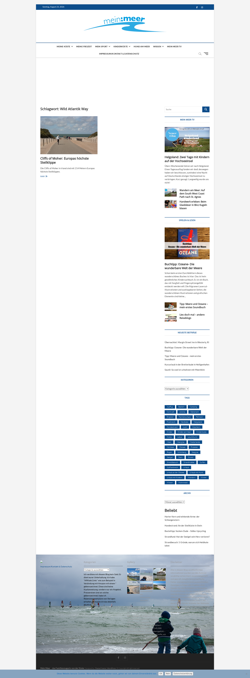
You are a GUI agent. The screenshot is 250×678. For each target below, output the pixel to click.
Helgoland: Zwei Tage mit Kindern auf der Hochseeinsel (187, 159)
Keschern (196, 427)
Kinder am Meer (184, 432)
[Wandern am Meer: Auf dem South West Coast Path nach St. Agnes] (171, 193)
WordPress (111, 668)
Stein (180, 457)
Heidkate (184, 422)
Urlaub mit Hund (196, 472)
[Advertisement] (125, 79)
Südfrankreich (172, 467)
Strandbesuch (172, 462)
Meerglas (180, 442)
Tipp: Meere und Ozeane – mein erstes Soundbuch (194, 305)
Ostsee (182, 447)
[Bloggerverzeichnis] (41, 562)
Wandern (191, 477)
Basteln (181, 407)
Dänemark (195, 412)
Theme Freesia (100, 668)
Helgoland (198, 422)
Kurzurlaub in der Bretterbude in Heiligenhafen (187, 364)
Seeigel (170, 457)
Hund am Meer (142, 46)
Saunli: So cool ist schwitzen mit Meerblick (185, 369)
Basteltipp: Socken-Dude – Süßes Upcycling (185, 531)
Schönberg (182, 452)
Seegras (195, 452)
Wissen (157, 46)
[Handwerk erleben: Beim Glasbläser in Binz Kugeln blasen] (171, 204)
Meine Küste (63, 46)
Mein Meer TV (174, 46)
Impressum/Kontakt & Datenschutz (119, 53)
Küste (169, 437)
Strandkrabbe (188, 462)
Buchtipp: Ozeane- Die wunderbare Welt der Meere (183, 266)
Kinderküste (121, 46)
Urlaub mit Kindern (174, 477)
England (170, 417)
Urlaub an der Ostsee (175, 472)
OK (160, 673)
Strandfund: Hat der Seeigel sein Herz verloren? (187, 536)
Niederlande (195, 442)
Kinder (169, 432)
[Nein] (246, 673)
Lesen (46, 176)
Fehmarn (199, 417)
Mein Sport (101, 46)
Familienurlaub (185, 417)
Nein (168, 673)
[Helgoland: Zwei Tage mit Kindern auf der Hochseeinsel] (187, 139)
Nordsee (170, 447)
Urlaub (186, 467)
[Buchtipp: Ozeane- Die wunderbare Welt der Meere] (187, 243)
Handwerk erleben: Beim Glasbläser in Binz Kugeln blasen (193, 205)
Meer (169, 442)
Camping (193, 407)
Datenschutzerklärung (183, 673)
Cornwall (170, 412)
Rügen (169, 452)
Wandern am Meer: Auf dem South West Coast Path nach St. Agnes (192, 193)
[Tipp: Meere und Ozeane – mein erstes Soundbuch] (171, 306)
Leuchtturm (192, 437)
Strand (190, 457)
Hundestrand (172, 427)
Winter (204, 477)
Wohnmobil (183, 482)
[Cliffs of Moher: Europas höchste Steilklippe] (69, 135)
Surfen (202, 462)
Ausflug (170, 407)
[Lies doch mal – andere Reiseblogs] (171, 317)
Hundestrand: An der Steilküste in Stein (183, 525)
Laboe (179, 437)
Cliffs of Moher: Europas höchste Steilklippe (64, 160)
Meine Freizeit (84, 46)
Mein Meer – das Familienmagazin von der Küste (62, 668)
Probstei (194, 447)
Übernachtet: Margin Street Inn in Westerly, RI (187, 342)
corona (182, 412)
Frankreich (171, 422)
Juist (185, 427)
